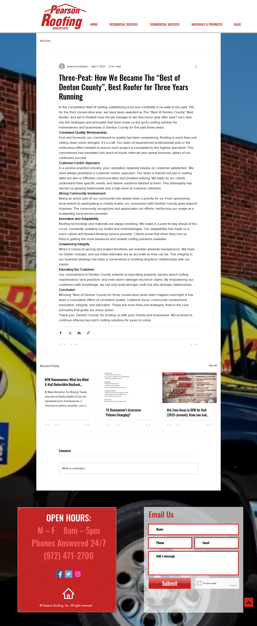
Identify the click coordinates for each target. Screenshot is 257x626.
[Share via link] (88, 333)
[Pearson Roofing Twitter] (68, 577)
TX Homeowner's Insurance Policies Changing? (123, 412)
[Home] (68, 596)
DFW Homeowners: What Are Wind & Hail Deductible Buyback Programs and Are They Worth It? (67, 382)
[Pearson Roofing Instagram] (77, 577)
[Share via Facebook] (60, 333)
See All (213, 365)
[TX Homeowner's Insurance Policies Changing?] (128, 388)
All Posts (45, 40)
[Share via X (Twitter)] (70, 333)
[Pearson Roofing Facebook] (59, 577)
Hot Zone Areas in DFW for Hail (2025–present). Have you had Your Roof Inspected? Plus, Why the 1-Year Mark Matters (187, 412)
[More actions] (196, 66)
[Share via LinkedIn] (79, 333)
